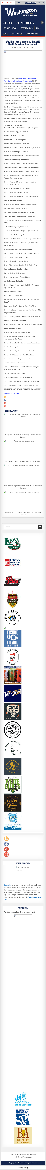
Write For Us (17, 33)
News (38, 28)
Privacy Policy (23, 1167)
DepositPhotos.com (24, 1157)
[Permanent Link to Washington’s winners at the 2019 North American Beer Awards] (23, 61)
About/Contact (32, 33)
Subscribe (7, 885)
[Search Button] (42, 22)
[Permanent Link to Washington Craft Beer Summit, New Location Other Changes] (23, 500)
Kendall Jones (18, 47)
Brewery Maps (27, 28)
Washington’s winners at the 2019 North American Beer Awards (23, 43)
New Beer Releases (10, 28)
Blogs (5, 33)
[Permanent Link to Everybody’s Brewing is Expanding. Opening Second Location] (23, 422)
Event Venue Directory (25, 23)
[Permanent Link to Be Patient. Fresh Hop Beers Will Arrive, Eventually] (23, 449)
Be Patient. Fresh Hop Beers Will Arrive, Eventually (23, 461)
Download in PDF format (12, 393)
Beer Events (7, 23)
